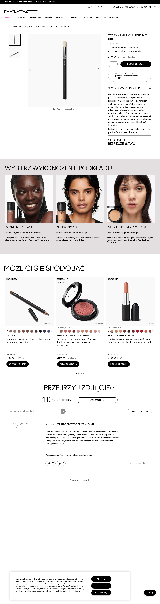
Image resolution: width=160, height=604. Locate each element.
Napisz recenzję (97, 400)
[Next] (51, 331)
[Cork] (10, 331)
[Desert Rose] (95, 331)
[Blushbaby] (78, 331)
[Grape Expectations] (44, 331)
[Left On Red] (141, 331)
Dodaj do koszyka (135, 64)
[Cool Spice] (19, 331)
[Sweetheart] (150, 331)
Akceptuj (101, 579)
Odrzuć (101, 586)
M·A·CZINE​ (88, 17)
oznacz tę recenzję (137, 463)
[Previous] (8, 331)
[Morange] (146, 331)
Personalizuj (101, 593)
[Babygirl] (99, 331)
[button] (150, 593)
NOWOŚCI (22, 17)
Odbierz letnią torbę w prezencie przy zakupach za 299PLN (29, 2)
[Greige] (27, 331)
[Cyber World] (48, 331)
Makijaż (23, 27)
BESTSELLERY (35, 17)
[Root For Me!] (36, 331)
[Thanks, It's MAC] (61, 331)
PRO (98, 17)
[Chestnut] (32, 331)
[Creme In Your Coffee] (124, 331)
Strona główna (11, 27)
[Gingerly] (91, 331)
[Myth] (120, 331)
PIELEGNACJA (61, 17)
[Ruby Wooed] (74, 331)
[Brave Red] (137, 331)
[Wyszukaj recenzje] (63, 411)
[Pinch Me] (65, 331)
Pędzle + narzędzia (37, 27)
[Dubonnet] (133, 331)
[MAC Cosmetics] (21, 11)
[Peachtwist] (86, 331)
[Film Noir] (129, 331)
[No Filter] (69, 331)
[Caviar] (40, 331)
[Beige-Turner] (23, 331)
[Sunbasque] (82, 331)
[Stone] (14, 331)
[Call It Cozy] (116, 331)
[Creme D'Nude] (112, 331)
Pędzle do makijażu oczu (58, 27)
